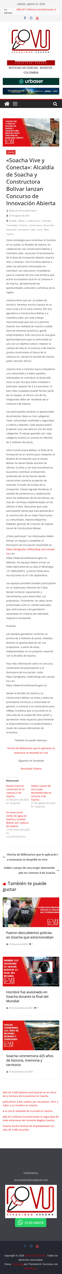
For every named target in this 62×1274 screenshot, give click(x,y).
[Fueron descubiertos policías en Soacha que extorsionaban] (31, 900)
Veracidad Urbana (31, 768)
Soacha (11, 152)
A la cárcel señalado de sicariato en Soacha (28, 1111)
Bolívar (21, 220)
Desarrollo (48, 225)
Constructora (35, 225)
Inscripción (23, 229)
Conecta (23, 225)
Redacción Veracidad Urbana (23, 210)
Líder (33, 229)
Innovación (11, 229)
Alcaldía (13, 220)
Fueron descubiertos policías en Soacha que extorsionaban (30, 935)
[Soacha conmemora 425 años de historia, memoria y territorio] (31, 1023)
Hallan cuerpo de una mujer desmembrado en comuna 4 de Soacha (41, 792)
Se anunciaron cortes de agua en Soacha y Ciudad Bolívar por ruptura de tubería (17, 819)
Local (39, 229)
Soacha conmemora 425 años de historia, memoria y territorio (29, 1060)
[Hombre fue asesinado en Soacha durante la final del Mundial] (31, 959)
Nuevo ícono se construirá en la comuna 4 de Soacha (15, 791)
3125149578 (34, 1222)
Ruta (46, 229)
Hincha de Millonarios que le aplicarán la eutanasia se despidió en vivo (32, 857)
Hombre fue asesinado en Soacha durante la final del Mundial (27, 996)
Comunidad (11, 225)
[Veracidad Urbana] (7, 104)
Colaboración (33, 220)
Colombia (46, 220)
